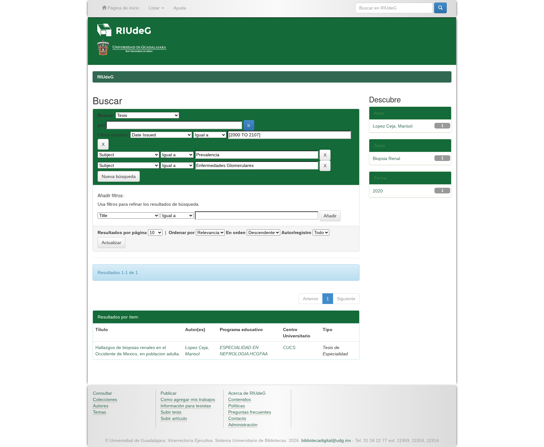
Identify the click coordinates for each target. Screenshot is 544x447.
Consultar (102, 393)
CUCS (289, 347)
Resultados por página (122, 232)
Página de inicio (122, 7)
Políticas (236, 405)
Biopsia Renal (386, 158)
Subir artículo (174, 418)
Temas (99, 412)
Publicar (169, 393)
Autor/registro (296, 232)
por (101, 125)
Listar (155, 7)
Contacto (237, 418)
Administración (243, 424)
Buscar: (106, 115)
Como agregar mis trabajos (188, 399)
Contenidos (239, 399)
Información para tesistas (186, 405)
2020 (378, 190)
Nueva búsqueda (119, 176)
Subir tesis (171, 412)
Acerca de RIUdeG (247, 393)
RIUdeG (105, 76)
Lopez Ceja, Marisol (392, 126)
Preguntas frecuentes (249, 412)
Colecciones (105, 399)
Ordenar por (182, 232)
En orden (236, 232)
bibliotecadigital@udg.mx (326, 440)
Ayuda (179, 7)
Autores (100, 405)
